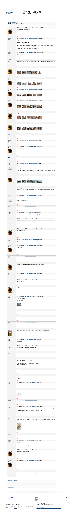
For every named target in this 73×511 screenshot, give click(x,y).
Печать (48, 25)
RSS (51, 25)
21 (19, 25)
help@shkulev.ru (12, 509)
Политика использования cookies (40, 507)
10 (18, 25)
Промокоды (35, 13)
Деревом (55, 25)
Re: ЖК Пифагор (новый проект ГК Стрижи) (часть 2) (31, 27)
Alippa (11, 487)
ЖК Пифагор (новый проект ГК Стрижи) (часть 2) (30, 206)
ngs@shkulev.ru (15, 508)
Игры (40, 11)
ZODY (40, 12)
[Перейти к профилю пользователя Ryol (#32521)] (10, 335)
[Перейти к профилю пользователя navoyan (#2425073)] (10, 34)
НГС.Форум (9, 22)
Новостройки (15, 22)
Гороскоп (34, 11)
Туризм (29, 11)
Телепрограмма (35, 12)
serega (13, 487)
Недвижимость (25, 11)
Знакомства (24, 12)
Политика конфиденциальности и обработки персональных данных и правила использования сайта (48, 508)
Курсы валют (30, 13)
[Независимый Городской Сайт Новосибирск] (9, 13)
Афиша (29, 12)
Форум (24, 13)
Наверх (71, 509)
